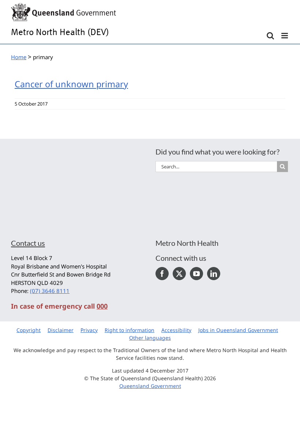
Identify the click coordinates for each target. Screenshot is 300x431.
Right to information (129, 330)
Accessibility (176, 330)
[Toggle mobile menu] (285, 35)
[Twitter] (179, 273)
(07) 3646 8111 (50, 290)
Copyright (28, 330)
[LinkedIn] (213, 273)
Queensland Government (150, 385)
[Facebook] (162, 273)
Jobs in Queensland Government (238, 330)
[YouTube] (196, 273)
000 (102, 306)
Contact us (28, 243)
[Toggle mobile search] (270, 35)
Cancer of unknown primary (71, 84)
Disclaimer (61, 330)
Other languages (150, 337)
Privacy (89, 330)
